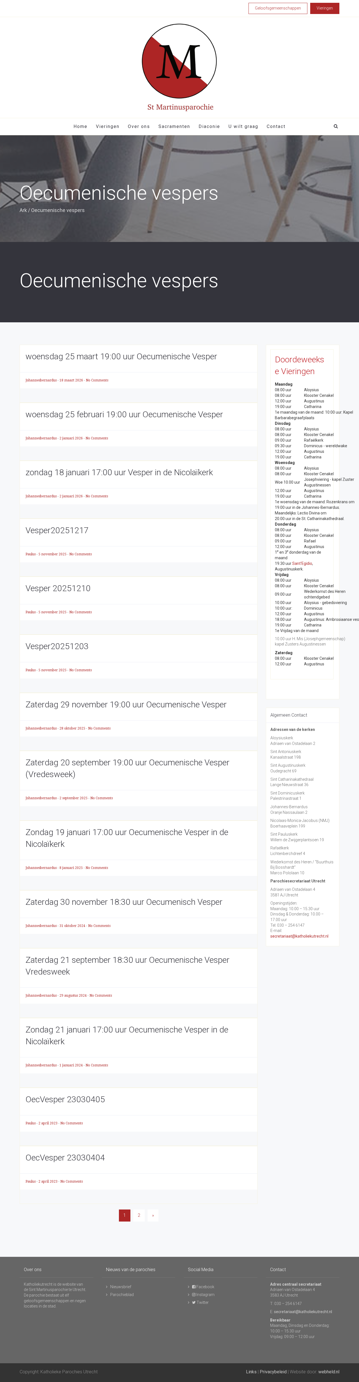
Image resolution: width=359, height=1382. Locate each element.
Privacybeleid (273, 1371)
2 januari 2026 (71, 438)
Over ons (139, 126)
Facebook (204, 1287)
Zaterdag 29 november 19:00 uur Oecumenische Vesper (126, 704)
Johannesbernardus (41, 380)
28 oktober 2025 (72, 728)
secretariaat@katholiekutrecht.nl (299, 936)
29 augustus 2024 (73, 996)
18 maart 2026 (71, 380)
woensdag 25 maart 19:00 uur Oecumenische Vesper (121, 356)
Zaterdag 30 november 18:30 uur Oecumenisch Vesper (124, 902)
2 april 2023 (48, 1123)
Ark (23, 210)
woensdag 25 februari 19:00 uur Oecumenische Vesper (124, 414)
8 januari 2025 (71, 868)
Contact (276, 126)
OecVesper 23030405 (65, 1099)
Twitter (202, 1302)
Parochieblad (122, 1294)
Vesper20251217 (57, 530)
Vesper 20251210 (58, 588)
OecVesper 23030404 (65, 1157)
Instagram (205, 1294)
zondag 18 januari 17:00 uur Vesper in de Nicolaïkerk (119, 472)
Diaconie (209, 126)
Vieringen (107, 126)
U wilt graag (243, 126)
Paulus (31, 554)
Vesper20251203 (57, 646)
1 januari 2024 (71, 1065)
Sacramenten (174, 126)
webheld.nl (328, 1371)
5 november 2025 (52, 554)
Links (251, 1371)
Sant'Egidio (302, 563)
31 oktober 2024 (72, 926)
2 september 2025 (73, 798)
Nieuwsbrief (120, 1287)
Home (80, 126)
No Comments (97, 380)
